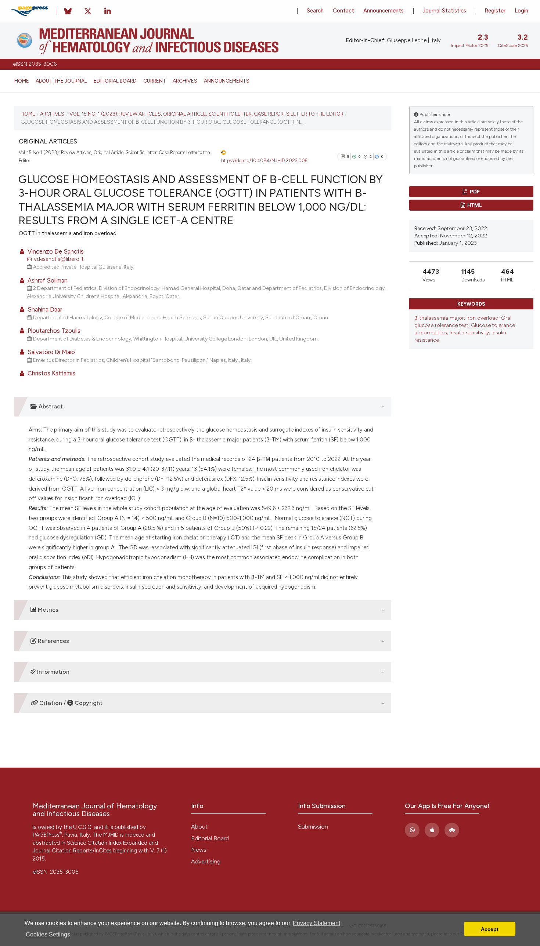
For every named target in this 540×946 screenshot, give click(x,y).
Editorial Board (115, 81)
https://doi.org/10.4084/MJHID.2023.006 (264, 160)
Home (21, 81)
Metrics (47, 609)
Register (495, 10)
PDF (474, 191)
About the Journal (61, 81)
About (199, 826)
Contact (343, 10)
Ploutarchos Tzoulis (53, 330)
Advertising (205, 861)
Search (315, 10)
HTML (474, 205)
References (52, 640)
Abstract (50, 406)
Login (521, 10)
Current (154, 81)
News (198, 849)
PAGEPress (47, 835)
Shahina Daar (44, 309)
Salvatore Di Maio (50, 352)
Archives (185, 81)
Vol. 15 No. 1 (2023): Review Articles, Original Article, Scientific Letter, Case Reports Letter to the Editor (206, 114)
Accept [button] (489, 929)
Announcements (226, 81)
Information (52, 671)
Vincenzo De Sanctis (55, 251)
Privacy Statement (316, 923)
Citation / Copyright (70, 702)
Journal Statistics (444, 10)
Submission (313, 826)
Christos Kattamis (50, 373)
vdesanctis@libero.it (59, 259)
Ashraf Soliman (47, 280)
